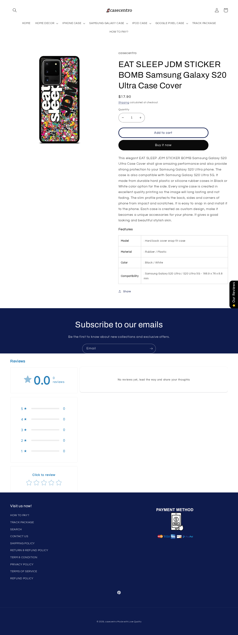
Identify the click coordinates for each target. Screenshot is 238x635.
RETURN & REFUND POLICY (29, 550)
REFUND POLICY (21, 578)
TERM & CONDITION (23, 557)
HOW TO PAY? (19, 515)
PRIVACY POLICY (21, 564)
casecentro (111, 622)
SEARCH (16, 529)
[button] (14, 10)
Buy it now (163, 145)
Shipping (123, 102)
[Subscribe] (151, 348)
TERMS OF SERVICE (23, 571)
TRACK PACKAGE (22, 522)
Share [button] (127, 291)
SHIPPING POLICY (22, 543)
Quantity (123, 109)
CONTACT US (19, 536)
